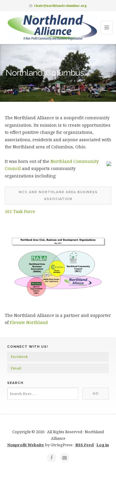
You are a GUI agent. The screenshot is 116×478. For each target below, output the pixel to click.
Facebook (19, 356)
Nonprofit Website (25, 444)
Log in (102, 444)
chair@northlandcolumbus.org (60, 5)
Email (16, 368)
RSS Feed (84, 444)
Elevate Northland (29, 322)
